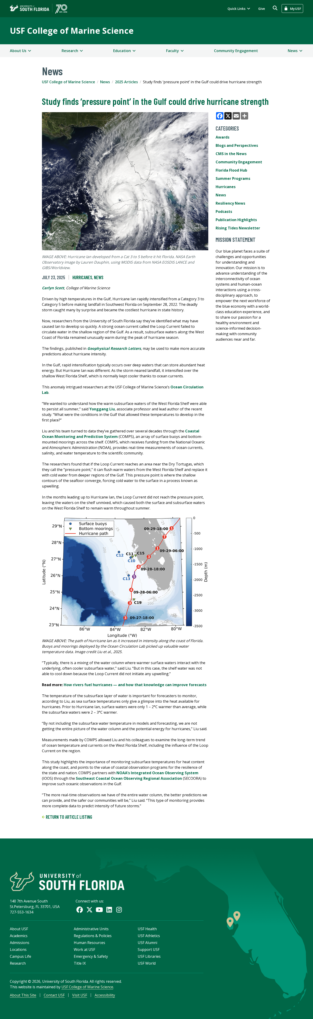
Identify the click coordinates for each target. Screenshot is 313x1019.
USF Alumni (147, 942)
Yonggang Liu (102, 409)
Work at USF (84, 949)
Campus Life (20, 956)
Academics (18, 935)
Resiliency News (230, 203)
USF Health (147, 928)
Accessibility (105, 995)
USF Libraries (149, 956)
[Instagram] (119, 910)
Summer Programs (233, 178)
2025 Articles (126, 81)
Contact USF (54, 995)
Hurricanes (82, 277)
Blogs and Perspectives (237, 145)
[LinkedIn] (109, 910)
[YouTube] (99, 910)
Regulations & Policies (93, 935)
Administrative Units (91, 928)
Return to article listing (68, 817)
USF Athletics (149, 935)
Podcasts (224, 211)
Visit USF (79, 995)
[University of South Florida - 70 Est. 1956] (38, 9)
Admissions (19, 942)
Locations (18, 949)
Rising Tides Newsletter (238, 228)
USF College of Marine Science (72, 30)
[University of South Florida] (67, 881)
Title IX (80, 963)
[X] (89, 910)
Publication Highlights (236, 219)
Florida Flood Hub (231, 170)
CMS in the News (231, 153)
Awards (222, 137)
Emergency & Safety (91, 956)
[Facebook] (80, 910)
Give (261, 8)
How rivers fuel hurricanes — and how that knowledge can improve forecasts (135, 684)
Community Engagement (236, 50)
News (105, 81)
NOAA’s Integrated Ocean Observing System (157, 772)
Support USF (148, 949)
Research (18, 963)
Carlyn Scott (53, 287)
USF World (147, 963)
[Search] (275, 8)
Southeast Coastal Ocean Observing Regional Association (129, 778)
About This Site (23, 995)
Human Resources (89, 942)
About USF (19, 928)
